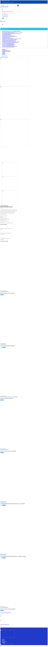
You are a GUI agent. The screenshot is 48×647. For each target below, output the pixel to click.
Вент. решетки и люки (5, 32)
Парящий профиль (10, 222)
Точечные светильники (5, 45)
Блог (3, 640)
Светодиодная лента (5, 43)
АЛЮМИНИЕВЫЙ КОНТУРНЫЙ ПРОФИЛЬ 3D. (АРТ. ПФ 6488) (12, 503)
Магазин (3, 639)
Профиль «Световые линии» (6, 40)
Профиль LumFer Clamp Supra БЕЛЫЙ (7, 293)
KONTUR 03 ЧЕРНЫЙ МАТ (4, 624)
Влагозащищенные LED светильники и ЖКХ (9, 33)
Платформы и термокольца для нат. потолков (9, 38)
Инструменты (4, 34)
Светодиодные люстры (5, 44)
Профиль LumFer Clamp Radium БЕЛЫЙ (7, 608)
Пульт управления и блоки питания (7, 42)
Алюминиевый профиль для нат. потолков (8, 31)
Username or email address (7, 11)
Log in (3, 18)
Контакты (3, 54)
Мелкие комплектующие (6, 35)
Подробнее (2, 294)
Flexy (4, 57)
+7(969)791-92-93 (4, 55)
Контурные (6, 57)
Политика (3, 642)
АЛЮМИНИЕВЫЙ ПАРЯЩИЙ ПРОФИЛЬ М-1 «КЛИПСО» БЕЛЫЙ (13, 556)
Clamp (1, 291)
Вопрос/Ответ (4, 641)
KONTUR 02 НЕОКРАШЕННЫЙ (5, 612)
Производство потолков (6, 51)
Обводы (3, 37)
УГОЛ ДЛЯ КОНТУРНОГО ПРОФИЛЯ (7, 345)
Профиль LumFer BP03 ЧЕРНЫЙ (6, 398)
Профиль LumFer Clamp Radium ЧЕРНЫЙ (8, 451)
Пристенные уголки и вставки (6, 39)
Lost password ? (5, 14)
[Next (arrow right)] (1, 646)
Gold (1, 396)
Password (4, 13)
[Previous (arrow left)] (0, 646)
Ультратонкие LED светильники (7, 46)
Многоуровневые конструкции (7, 36)
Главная (1, 57)
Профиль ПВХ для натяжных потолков (8, 41)
